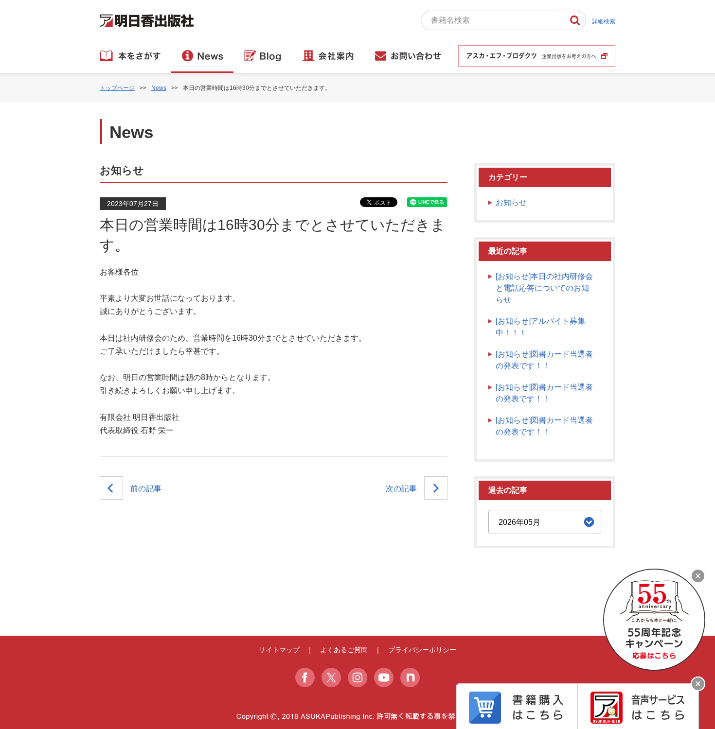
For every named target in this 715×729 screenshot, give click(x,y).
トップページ (117, 88)
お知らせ (511, 202)
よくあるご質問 (344, 650)
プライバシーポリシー (422, 650)
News (158, 88)
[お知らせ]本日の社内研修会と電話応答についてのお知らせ (544, 288)
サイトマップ (279, 650)
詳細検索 (603, 21)
